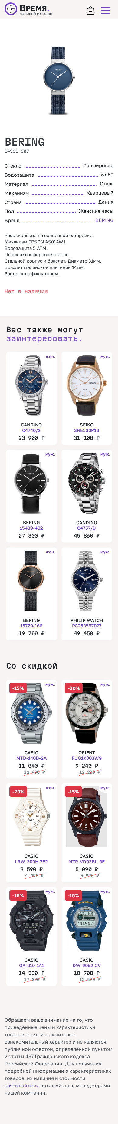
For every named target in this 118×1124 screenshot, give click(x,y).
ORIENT (87, 755)
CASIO (31, 755)
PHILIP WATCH (86, 622)
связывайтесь (21, 1085)
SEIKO (86, 427)
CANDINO (31, 427)
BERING (24, 142)
